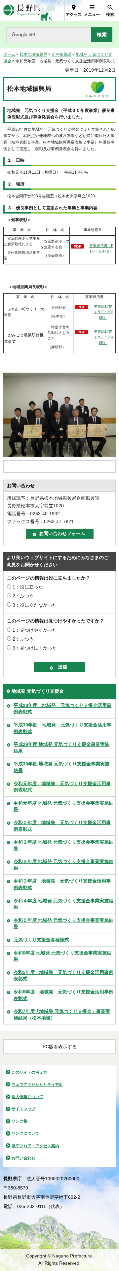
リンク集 (19, 1121)
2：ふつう (23, 595)
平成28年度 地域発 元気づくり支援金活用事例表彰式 (62, 709)
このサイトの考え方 (29, 1072)
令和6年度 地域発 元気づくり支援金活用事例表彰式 (63, 995)
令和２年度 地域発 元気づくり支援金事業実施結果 (63, 845)
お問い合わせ (23, 1158)
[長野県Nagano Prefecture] (22, 10)
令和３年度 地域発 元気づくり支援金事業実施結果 (63, 865)
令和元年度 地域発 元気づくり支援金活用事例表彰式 (62, 787)
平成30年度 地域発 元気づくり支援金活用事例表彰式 (62, 728)
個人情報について (27, 1096)
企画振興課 (61, 54)
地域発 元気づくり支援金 (38, 691)
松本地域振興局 (33, 54)
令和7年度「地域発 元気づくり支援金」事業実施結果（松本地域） (62, 1014)
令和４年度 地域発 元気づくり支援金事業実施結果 (63, 904)
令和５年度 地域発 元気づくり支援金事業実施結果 (63, 923)
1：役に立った (28, 586)
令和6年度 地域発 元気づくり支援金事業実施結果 (62, 956)
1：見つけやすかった (35, 630)
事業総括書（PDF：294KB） (103, 337)
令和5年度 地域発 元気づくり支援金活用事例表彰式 (63, 976)
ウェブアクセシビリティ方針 (37, 1084)
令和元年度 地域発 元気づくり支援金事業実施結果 (63, 806)
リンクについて (25, 1133)
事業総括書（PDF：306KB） (103, 311)
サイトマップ (23, 1109)
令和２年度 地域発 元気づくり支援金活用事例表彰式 (62, 826)
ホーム (9, 54)
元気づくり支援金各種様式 (41, 939)
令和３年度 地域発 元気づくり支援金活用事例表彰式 (62, 884)
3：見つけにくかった (35, 648)
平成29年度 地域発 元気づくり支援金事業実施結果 (61, 747)
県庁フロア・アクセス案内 (35, 1146)
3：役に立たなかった (35, 605)
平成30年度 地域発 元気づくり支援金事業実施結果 (61, 767)
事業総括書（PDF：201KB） (101, 248)
